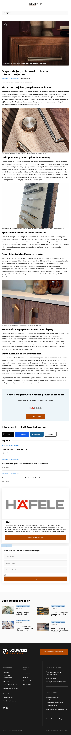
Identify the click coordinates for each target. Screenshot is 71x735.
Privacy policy (64, 730)
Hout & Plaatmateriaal (10, 78)
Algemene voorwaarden (51, 730)
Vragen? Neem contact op (53, 652)
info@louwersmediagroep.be (57, 709)
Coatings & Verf (8, 697)
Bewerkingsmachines (10, 688)
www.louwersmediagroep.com (57, 719)
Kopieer (51, 434)
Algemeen (6, 672)
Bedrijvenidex (27, 684)
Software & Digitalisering (7, 677)
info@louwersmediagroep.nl (56, 682)
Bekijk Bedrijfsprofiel (35, 537)
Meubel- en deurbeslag (6, 693)
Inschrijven (35, 579)
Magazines (26, 674)
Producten (6, 681)
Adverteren (26, 677)
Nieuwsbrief (27, 681)
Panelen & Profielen (9, 701)
